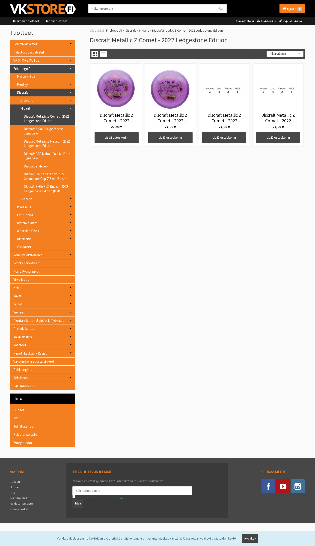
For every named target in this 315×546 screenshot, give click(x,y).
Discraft (22, 92)
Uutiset (18, 410)
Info (16, 418)
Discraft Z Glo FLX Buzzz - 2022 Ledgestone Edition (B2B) (46, 188)
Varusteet (24, 247)
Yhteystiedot (22, 443)
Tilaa (78, 503)
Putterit (26, 199)
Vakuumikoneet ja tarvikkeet (33, 361)
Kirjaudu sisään (292, 21)
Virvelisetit (21, 279)
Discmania (24, 239)
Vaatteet (19, 345)
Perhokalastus (23, 328)
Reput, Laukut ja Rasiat (30, 353)
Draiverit (26, 100)
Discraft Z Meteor (36, 166)
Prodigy (22, 84)
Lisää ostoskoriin (116, 137)
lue (121, 497)
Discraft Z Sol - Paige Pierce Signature (43, 131)
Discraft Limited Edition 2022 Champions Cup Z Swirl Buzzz (45, 176)
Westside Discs (28, 231)
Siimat (17, 304)
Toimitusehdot (24, 426)
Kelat (17, 288)
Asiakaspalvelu (245, 21)
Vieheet (19, 312)
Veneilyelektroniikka (27, 255)
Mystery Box (26, 76)
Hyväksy (250, 538)
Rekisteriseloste (25, 434)
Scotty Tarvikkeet (26, 263)
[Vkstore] (44, 9)
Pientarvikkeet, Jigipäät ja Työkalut (38, 320)
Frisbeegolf (21, 68)
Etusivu (15, 482)
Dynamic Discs (27, 223)
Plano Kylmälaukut (26, 271)
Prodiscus (24, 207)
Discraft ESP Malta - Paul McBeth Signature (47, 156)
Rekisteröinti (268, 21)
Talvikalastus (22, 337)
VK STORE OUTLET (27, 60)
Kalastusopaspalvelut (28, 52)
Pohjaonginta (23, 369)
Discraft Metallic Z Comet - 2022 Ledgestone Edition (46, 118)
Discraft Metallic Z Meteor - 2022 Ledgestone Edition (47, 143)
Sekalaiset (20, 378)
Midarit (25, 108)
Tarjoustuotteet (56, 21)
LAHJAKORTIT (23, 386)
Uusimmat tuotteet (26, 21)
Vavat (17, 296)
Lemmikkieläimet (25, 44)
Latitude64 (25, 215)
